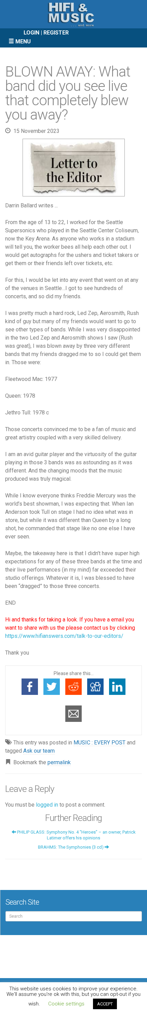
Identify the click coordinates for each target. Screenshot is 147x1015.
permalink (59, 762)
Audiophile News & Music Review (73, 14)
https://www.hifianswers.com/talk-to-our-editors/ (64, 636)
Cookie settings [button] (66, 1004)
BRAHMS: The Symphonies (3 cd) (71, 847)
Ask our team (39, 750)
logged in (47, 804)
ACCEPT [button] (105, 1003)
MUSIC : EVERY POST (99, 742)
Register (56, 32)
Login (31, 32)
